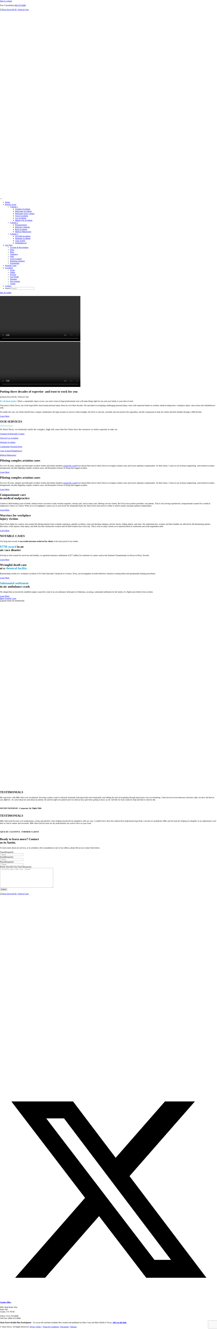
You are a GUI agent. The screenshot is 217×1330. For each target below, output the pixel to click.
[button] (108, 1297)
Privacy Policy (35, 1327)
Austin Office (5, 1302)
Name (6, 852)
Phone (7, 862)
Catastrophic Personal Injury (11, 447)
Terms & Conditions (51, 1327)
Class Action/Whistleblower (11, 451)
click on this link (119, 1322)
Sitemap (73, 1327)
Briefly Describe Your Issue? (15, 867)
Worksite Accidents (7, 442)
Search (8, 288)
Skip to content (6, 1)
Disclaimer (64, 1327)
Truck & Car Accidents (9, 438)
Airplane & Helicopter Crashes (12, 434)
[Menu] (1, 198)
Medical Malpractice (8, 455)
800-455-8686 (20, 5)
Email (6, 857)
